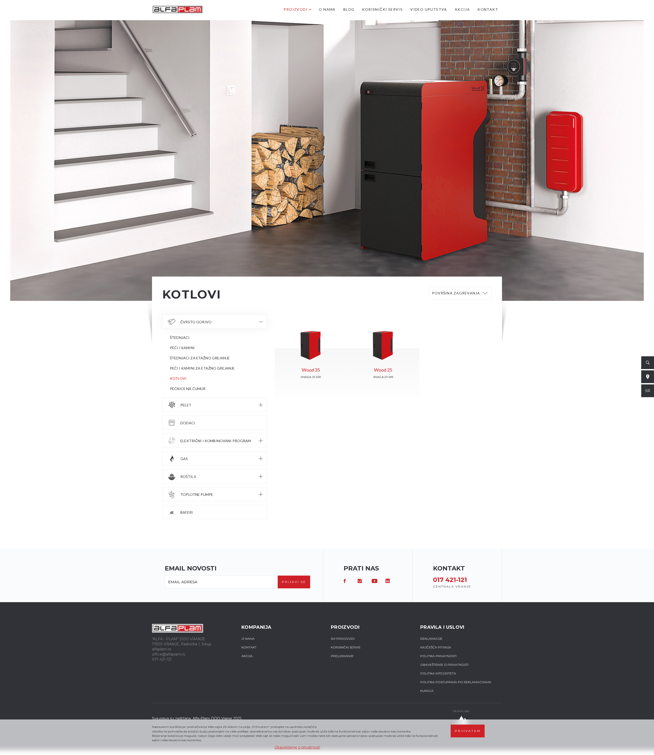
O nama (327, 9)
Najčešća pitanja (435, 647)
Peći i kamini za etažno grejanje (202, 368)
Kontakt (487, 9)
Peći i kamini (182, 348)
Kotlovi (178, 378)
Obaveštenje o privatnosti (297, 747)
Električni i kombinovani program (215, 441)
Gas (184, 458)
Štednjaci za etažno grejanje (200, 358)
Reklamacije (431, 638)
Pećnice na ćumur (187, 388)
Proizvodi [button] (296, 9)
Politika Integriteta (438, 673)
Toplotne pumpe (196, 494)
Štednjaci (180, 337)
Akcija (462, 9)
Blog (349, 9)
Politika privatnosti (438, 656)
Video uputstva (428, 9)
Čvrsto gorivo (196, 322)
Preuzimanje (342, 656)
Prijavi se (294, 582)
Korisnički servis (382, 9)
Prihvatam (468, 731)
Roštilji (188, 476)
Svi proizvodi (343, 638)
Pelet (185, 405)
